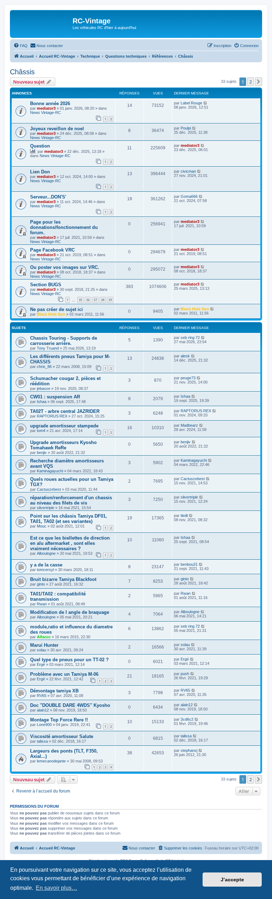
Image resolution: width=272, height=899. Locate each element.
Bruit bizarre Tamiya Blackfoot (63, 579)
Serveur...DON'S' (48, 197)
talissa (42, 741)
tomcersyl (45, 569)
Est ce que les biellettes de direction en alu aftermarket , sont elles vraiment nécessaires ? (70, 543)
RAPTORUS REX (52, 416)
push (185, 674)
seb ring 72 (190, 337)
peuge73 (188, 378)
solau (41, 650)
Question (40, 146)
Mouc (41, 526)
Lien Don (40, 171)
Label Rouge (191, 103)
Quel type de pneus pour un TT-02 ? (69, 659)
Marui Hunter (44, 645)
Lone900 (44, 724)
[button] (258, 81)
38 (102, 300)
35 (80, 300)
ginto (41, 584)
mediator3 (46, 108)
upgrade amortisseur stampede (64, 425)
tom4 (41, 430)
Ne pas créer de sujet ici (56, 309)
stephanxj (189, 750)
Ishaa (41, 401)
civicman (188, 171)
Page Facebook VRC (52, 250)
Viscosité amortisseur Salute (61, 736)
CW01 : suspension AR (55, 396)
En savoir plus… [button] (56, 888)
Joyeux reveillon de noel (57, 128)
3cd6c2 (187, 719)
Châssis (22, 72)
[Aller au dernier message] (205, 103)
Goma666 (189, 196)
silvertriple (45, 508)
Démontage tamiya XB (54, 690)
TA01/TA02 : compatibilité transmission (58, 596)
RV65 (41, 695)
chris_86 (44, 366)
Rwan (42, 604)
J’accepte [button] (232, 879)
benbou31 (189, 564)
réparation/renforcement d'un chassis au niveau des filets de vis (71, 500)
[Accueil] (42, 23)
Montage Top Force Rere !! (59, 719)
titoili (184, 515)
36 (88, 300)
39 (110, 300)
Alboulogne (46, 553)
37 (95, 300)
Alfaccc (44, 637)
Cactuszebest (49, 489)
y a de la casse (46, 564)
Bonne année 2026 (50, 103)
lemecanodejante (51, 761)
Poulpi (186, 128)
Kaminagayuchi (50, 471)
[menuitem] (20, 45)
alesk (185, 356)
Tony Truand (48, 348)
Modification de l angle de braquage (69, 612)
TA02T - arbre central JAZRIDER (65, 411)
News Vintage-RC (45, 112)
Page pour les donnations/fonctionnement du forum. (64, 227)
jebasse (43, 388)
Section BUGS (45, 284)
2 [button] (250, 82)
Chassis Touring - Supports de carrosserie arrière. (63, 340)
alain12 (43, 710)
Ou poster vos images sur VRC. (64, 267)
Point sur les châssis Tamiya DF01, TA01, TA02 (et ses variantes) (68, 518)
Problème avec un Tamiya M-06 (64, 674)
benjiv (42, 452)
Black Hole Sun (51, 314)
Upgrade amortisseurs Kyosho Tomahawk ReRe (63, 445)
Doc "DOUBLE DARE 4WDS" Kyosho (70, 705)
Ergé (41, 664)
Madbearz (189, 425)
